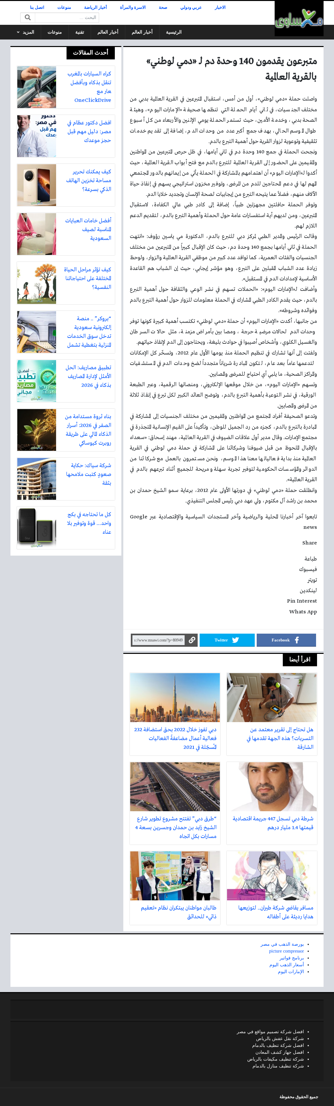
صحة (163, 7)
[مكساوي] (299, 18)
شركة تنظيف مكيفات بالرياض (275, 1059)
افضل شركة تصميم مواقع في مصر (270, 1031)
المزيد (28, 32)
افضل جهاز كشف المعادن (279, 1052)
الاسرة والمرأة (133, 7)
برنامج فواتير (292, 958)
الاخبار (220, 7)
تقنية (79, 32)
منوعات (64, 7)
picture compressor (286, 951)
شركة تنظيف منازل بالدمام (278, 1066)
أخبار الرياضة (95, 7)
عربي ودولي (191, 7)
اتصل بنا (37, 7)
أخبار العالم (142, 32)
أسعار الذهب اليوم (286, 964)
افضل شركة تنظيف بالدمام (278, 1045)
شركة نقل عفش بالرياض (280, 1038)
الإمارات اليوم (291, 971)
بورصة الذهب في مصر (282, 944)
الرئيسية (174, 32)
